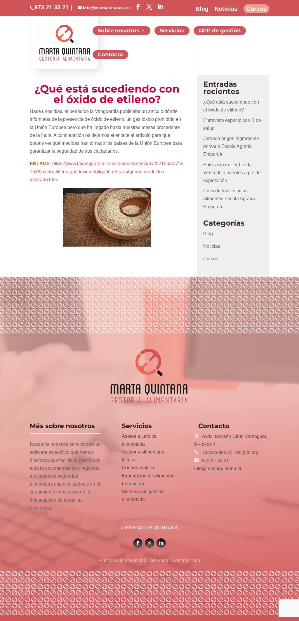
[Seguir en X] (149, 543)
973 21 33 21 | (53, 7)
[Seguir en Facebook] (137, 543)
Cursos (256, 9)
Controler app (185, 560)
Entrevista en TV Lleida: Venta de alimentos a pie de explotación (232, 172)
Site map (159, 560)
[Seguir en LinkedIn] (161, 543)
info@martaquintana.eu (218, 468)
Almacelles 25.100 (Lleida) (230, 452)
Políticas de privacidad (123, 560)
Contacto (110, 55)
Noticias (226, 9)
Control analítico (139, 467)
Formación (133, 483)
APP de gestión (220, 31)
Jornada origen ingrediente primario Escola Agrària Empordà (231, 146)
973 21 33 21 (215, 460)
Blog (202, 9)
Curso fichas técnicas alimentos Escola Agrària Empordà (229, 198)
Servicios (172, 31)
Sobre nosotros (118, 31)
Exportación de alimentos (148, 475)
